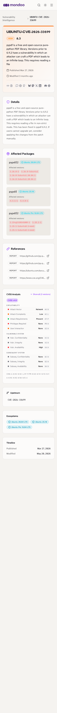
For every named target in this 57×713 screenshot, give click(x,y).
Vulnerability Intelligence (9, 19)
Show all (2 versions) (42, 294)
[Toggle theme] (45, 5)
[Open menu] (51, 5)
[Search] (39, 5)
